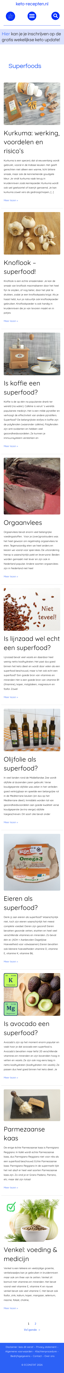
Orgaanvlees (23, 522)
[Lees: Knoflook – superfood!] (32, 232)
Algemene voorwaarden (19, 1351)
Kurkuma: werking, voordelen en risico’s (32, 142)
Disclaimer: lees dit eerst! (19, 1346)
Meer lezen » (11, 200)
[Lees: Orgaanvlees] (32, 485)
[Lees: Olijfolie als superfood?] (32, 729)
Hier (6, 33)
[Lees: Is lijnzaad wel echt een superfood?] (32, 609)
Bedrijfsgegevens (20, 1355)
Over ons (49, 1355)
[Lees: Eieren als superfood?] (32, 861)
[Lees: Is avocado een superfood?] (32, 994)
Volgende (32, 1329)
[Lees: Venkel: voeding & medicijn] (32, 1220)
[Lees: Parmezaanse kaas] (32, 1104)
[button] (32, 16)
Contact (37, 1355)
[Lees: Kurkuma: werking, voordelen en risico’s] (32, 103)
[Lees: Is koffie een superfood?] (32, 353)
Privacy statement (46, 1346)
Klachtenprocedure (46, 1351)
